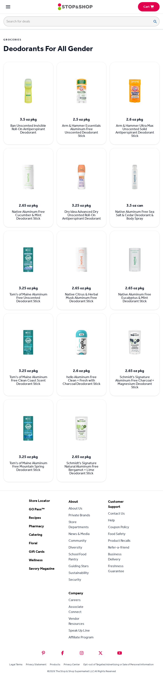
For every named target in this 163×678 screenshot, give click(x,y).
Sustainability (79, 573)
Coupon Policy (118, 527)
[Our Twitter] (100, 653)
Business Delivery (115, 556)
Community (77, 541)
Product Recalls (119, 541)
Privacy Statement (36, 664)
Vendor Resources (76, 621)
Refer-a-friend (118, 547)
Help (111, 520)
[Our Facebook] (62, 653)
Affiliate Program (81, 637)
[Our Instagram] (81, 653)
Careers (75, 600)
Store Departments (79, 524)
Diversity (75, 547)
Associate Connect (76, 609)
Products (55, 664)
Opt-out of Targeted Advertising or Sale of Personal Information (118, 664)
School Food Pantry (77, 556)
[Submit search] (155, 21)
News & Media (79, 534)
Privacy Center (72, 664)
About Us (75, 508)
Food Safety (116, 534)
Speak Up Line (79, 630)
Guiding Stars (79, 566)
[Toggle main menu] (8, 6)
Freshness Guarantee (116, 568)
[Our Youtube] (119, 653)
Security (75, 580)
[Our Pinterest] (43, 653)
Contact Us (116, 513)
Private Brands (79, 515)
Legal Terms (15, 664)
